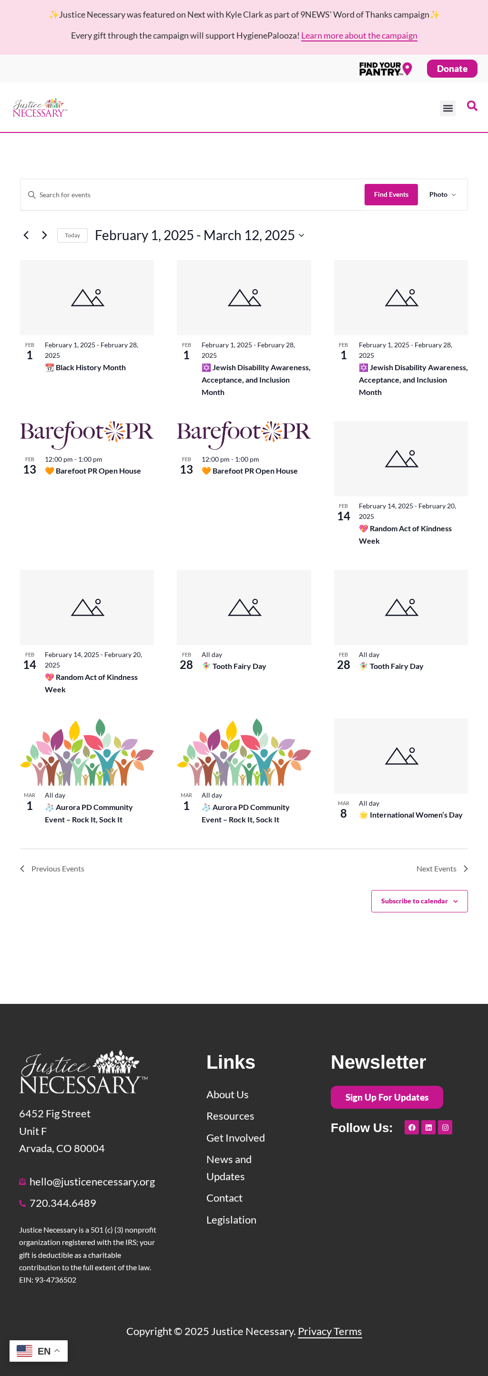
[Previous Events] (25, 235)
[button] (448, 108)
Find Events (391, 194)
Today (72, 235)
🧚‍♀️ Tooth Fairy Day (234, 665)
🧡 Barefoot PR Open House (93, 470)
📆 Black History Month (85, 367)
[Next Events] (44, 235)
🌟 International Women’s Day (411, 814)
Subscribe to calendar (414, 901)
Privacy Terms (330, 1331)
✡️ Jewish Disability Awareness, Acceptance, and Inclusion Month (256, 379)
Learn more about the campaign (359, 35)
